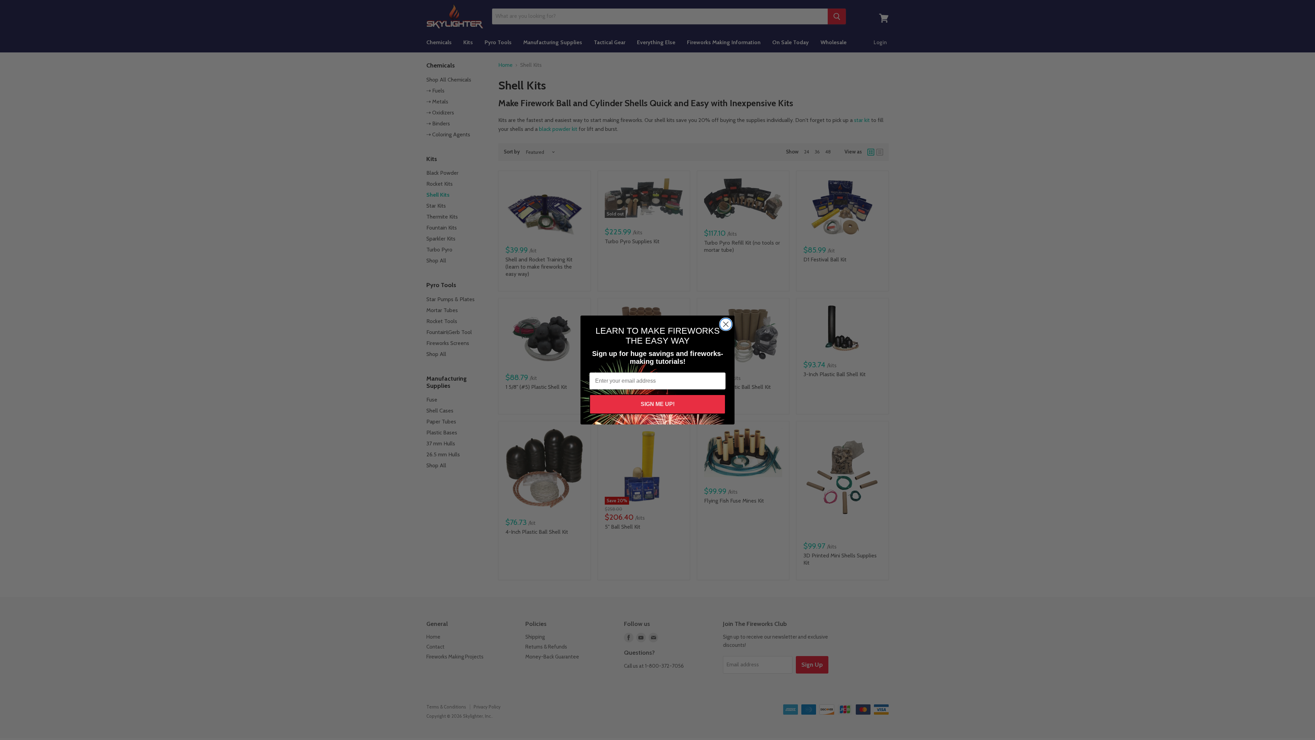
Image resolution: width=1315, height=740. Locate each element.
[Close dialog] (726, 324)
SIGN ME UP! (658, 404)
